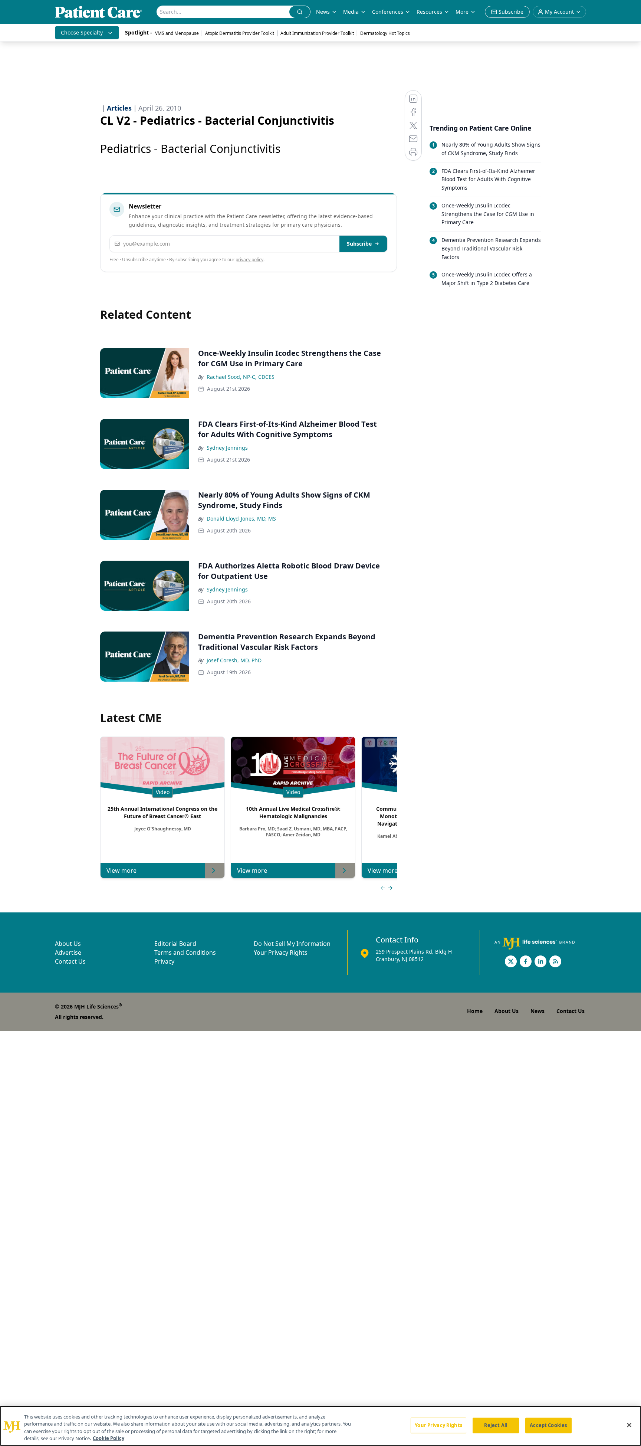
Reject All (495, 1425)
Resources (429, 11)
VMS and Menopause (177, 33)
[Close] (629, 1425)
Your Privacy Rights (281, 952)
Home (475, 1010)
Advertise (68, 952)
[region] (320, 1426)
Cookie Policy (108, 1438)
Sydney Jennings (227, 447)
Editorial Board (175, 944)
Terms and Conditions (185, 952)
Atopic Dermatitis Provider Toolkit (239, 33)
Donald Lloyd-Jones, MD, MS (241, 518)
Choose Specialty (82, 32)
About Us (68, 944)
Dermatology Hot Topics (385, 33)
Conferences (387, 11)
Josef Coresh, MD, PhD (234, 660)
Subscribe (359, 243)
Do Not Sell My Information (292, 944)
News (323, 11)
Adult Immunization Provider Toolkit (317, 33)
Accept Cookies (548, 1425)
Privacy (164, 961)
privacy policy (249, 259)
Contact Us (70, 961)
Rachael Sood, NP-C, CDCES (241, 376)
